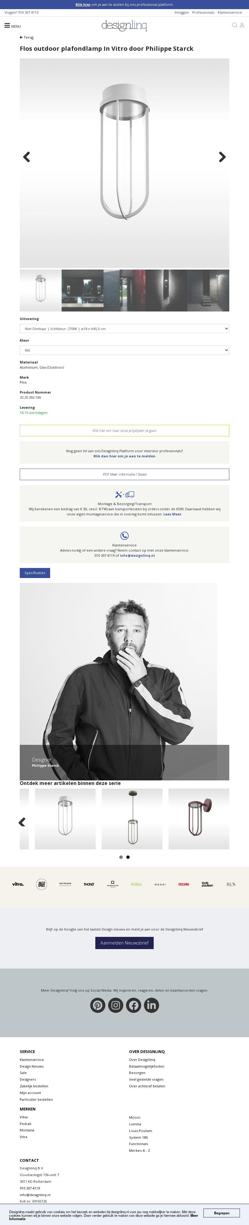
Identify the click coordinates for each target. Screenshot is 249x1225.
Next (222, 157)
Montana (27, 1130)
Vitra (23, 1136)
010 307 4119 (28, 12)
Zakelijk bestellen (34, 1086)
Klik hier (83, 4)
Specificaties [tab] (35, 572)
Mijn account (30, 1092)
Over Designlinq (142, 1059)
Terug (28, 37)
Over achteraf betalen (147, 1086)
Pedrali (25, 1123)
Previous (27, 157)
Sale (23, 1072)
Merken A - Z (139, 1150)
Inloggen (182, 12)
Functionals (138, 1143)
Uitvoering (29, 318)
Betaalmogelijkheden (146, 1066)
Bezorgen (137, 1072)
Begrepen (222, 1212)
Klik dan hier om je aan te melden (124, 456)
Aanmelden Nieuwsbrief (124, 943)
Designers (28, 1079)
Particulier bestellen (36, 1099)
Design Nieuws (31, 1066)
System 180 (138, 1137)
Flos (23, 382)
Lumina (135, 1124)
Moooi (134, 1117)
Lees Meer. (172, 514)
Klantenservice (230, 12)
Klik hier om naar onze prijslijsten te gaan (125, 430)
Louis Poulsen (140, 1130)
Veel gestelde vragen (146, 1079)
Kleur (24, 340)
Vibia (24, 1117)
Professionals (203, 12)
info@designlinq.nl (137, 555)
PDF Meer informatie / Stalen (124, 474)
